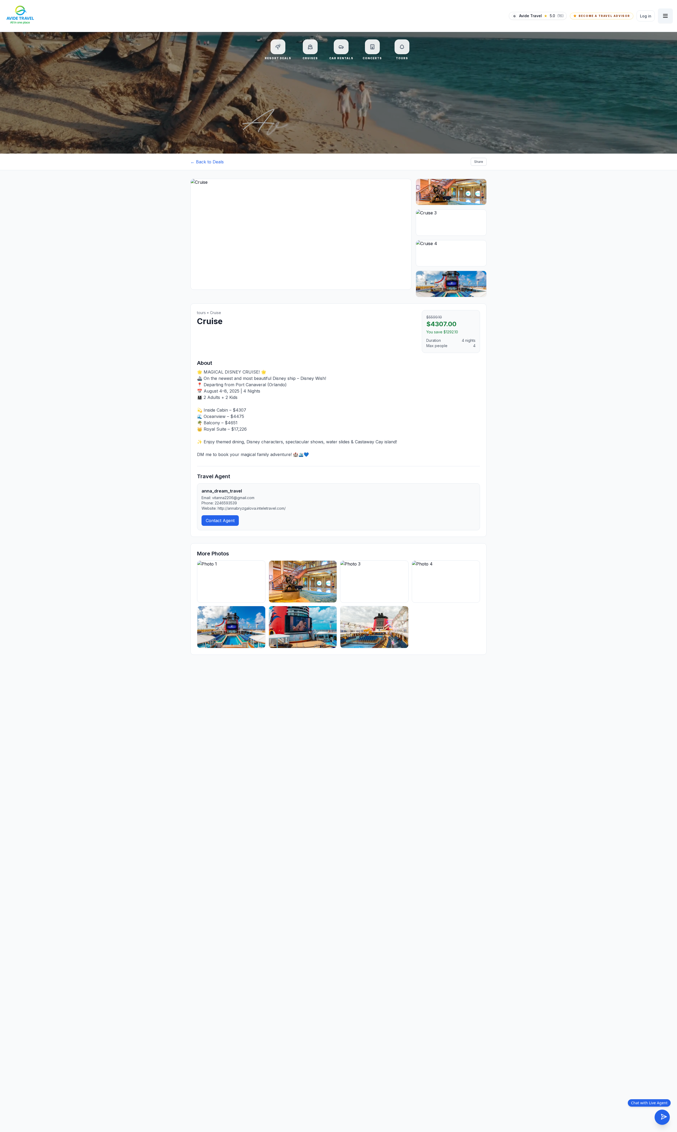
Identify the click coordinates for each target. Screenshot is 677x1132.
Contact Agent (220, 520)
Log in (645, 16)
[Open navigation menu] (665, 16)
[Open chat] (662, 1117)
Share (478, 162)
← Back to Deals (207, 161)
